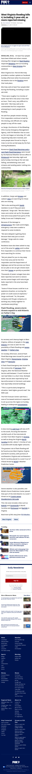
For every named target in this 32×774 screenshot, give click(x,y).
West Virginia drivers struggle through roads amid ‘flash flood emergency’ (15, 46)
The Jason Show (19, 677)
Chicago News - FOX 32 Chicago (6, 706)
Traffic (16, 647)
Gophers (3, 658)
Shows (17, 673)
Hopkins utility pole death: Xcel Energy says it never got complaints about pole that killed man (11, 612)
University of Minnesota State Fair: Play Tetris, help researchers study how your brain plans (10, 606)
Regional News (6, 700)
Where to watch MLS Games (20, 748)
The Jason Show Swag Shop (20, 693)
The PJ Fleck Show (19, 686)
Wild (2, 662)
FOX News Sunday (5, 650)
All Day (16, 680)
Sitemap (17, 711)
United (2, 667)
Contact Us (17, 702)
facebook (13, 757)
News (16, 519)
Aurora (2, 669)
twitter (16, 757)
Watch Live (25, 2)
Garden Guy (17, 658)
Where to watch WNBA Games (20, 745)
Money (3, 673)
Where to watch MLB (20, 729)
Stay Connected (6, 720)
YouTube (3, 735)
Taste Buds (17, 689)
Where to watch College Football (19, 726)
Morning (17, 654)
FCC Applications (19, 716)
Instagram (3, 729)
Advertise (17, 713)
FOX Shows (17, 675)
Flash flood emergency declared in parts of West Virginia (15, 188)
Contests (17, 704)
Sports (3, 654)
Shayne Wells (18, 656)
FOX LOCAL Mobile (5, 724)
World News (4, 643)
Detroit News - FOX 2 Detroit (6, 709)
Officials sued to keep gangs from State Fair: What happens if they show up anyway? (19, 550)
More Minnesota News (8, 595)
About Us (18, 700)
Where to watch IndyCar (18, 734)
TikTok (2, 733)
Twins (2, 660)
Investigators (4, 645)
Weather (18, 637)
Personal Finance (5, 675)
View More (27, 595)
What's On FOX (18, 709)
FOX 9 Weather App (19, 639)
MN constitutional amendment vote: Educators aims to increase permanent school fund (10, 626)
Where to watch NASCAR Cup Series (19, 731)
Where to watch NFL (20, 724)
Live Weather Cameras (20, 645)
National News (4, 641)
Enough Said (18, 682)
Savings (3, 682)
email (19, 757)
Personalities (18, 705)
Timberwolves (4, 663)
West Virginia (20, 23)
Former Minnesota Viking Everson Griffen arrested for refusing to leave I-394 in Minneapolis (19, 544)
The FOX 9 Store (19, 696)
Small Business (4, 680)
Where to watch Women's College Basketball (19, 742)
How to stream (4, 722)
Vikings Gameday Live (20, 684)
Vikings (2, 656)
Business (3, 677)
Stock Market (4, 678)
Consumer (3, 648)
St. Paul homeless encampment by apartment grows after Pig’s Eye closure (11, 598)
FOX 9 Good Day (19, 678)
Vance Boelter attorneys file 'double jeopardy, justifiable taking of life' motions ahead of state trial (11, 619)
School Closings (18, 643)
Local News (4, 639)
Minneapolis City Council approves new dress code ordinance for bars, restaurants (19, 537)
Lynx (2, 665)
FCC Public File (18, 714)
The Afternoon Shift (19, 691)
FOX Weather (13, 23)
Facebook (3, 728)
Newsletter (3, 726)
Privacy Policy (17, 587)
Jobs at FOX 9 (18, 707)
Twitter (3, 731)
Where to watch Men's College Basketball (20, 738)
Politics (3, 647)
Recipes (17, 660)
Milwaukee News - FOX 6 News (6, 702)
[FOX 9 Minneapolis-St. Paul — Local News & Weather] (5, 2)
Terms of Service (17, 589)
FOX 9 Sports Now (19, 687)
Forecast (17, 641)
